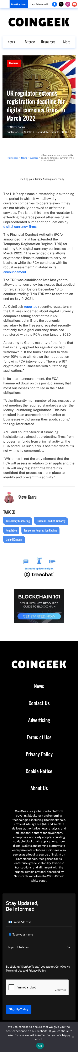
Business (13, 63)
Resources (48, 41)
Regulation (11, 530)
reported (30, 307)
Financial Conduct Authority (51, 521)
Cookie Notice (39, 771)
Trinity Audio (42, 179)
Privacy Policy (39, 754)
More (66, 41)
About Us (39, 788)
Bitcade (30, 41)
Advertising (39, 720)
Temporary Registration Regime (40, 530)
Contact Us (39, 703)
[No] (73, 1037)
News (11, 41)
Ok (40, 1045)
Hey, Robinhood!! (39, 4)
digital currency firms (20, 227)
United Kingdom (14, 539)
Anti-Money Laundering (18, 521)
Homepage (13, 157)
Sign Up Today (18, 1009)
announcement (14, 272)
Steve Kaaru (17, 127)
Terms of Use (39, 737)
